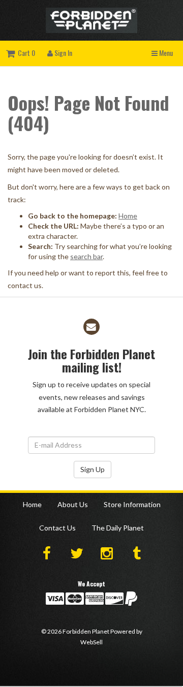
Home (127, 215)
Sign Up (92, 469)
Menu (165, 52)
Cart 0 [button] (25, 52)
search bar (86, 256)
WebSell (91, 642)
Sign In (62, 52)
